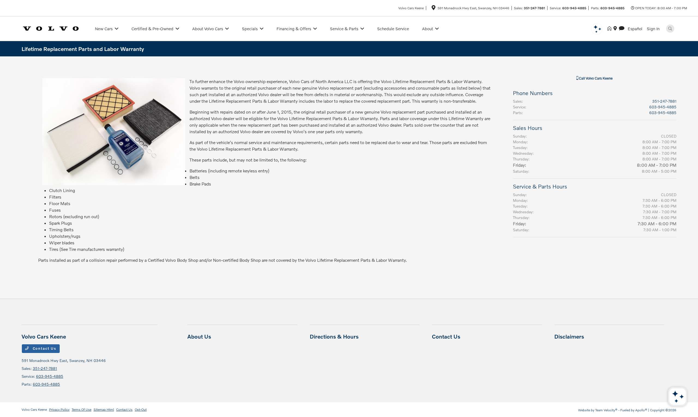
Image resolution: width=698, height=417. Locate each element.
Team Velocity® (606, 410)
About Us (199, 336)
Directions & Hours (334, 336)
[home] (610, 28)
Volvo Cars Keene (34, 409)
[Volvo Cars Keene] (55, 28)
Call (595, 78)
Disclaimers (569, 336)
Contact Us (43, 348)
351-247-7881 (534, 8)
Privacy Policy (59, 409)
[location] (433, 9)
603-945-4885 (574, 8)
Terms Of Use (81, 409)
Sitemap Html (104, 409)
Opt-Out (141, 409)
